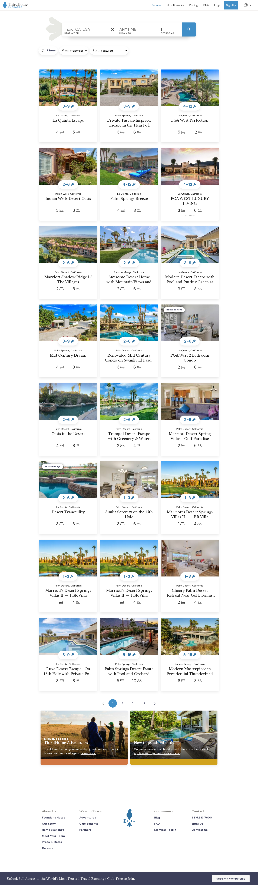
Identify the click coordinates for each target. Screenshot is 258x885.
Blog (157, 817)
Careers (47, 848)
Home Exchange (53, 830)
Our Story (49, 824)
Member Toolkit (165, 830)
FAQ (157, 824)
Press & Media (52, 842)
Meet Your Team (53, 836)
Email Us (197, 824)
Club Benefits (88, 824)
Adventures (87, 817)
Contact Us (200, 830)
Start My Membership (230, 878)
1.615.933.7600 (202, 817)
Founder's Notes (53, 817)
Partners (85, 830)
